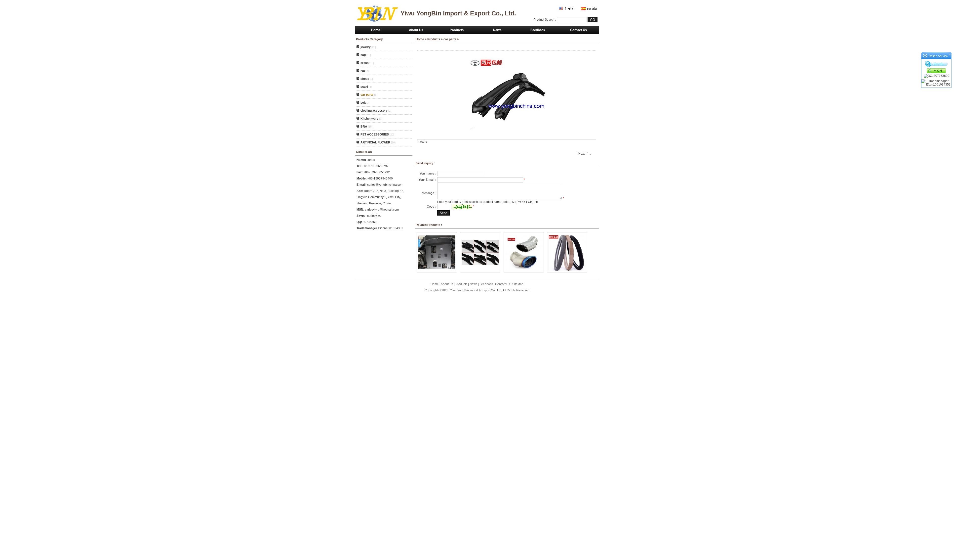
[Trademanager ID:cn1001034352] (936, 82)
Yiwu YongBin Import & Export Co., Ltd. (476, 290)
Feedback (537, 30)
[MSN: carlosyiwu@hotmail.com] (936, 70)
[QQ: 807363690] (936, 76)
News (497, 30)
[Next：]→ (584, 153)
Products (457, 30)
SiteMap (517, 284)
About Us (416, 30)
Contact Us (578, 30)
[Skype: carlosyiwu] (936, 64)
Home (375, 30)
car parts (449, 39)
